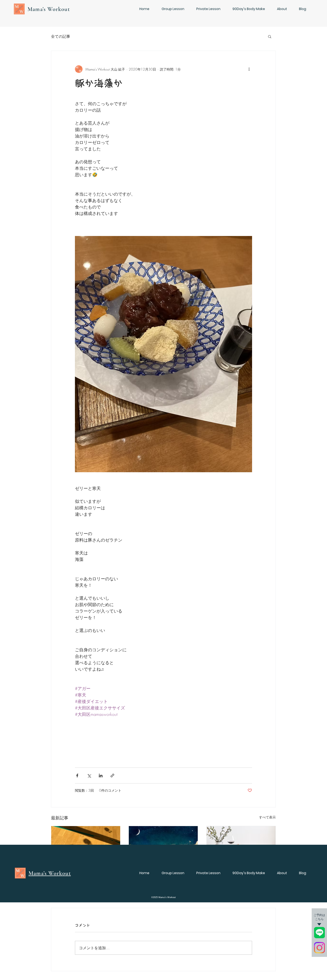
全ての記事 (60, 36)
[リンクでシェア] (112, 775)
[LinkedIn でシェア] (100, 775)
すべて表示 (267, 817)
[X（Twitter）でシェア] (89, 775)
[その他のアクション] (249, 69)
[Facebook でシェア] (77, 775)
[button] (269, 36)
